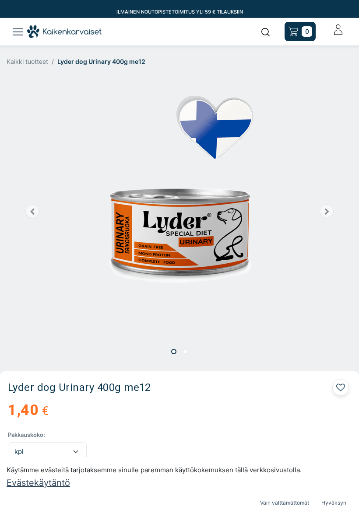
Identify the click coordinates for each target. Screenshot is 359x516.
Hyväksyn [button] (333, 502)
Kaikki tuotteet (27, 61)
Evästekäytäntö (38, 483)
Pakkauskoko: (26, 434)
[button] (33, 211)
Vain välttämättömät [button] (284, 502)
